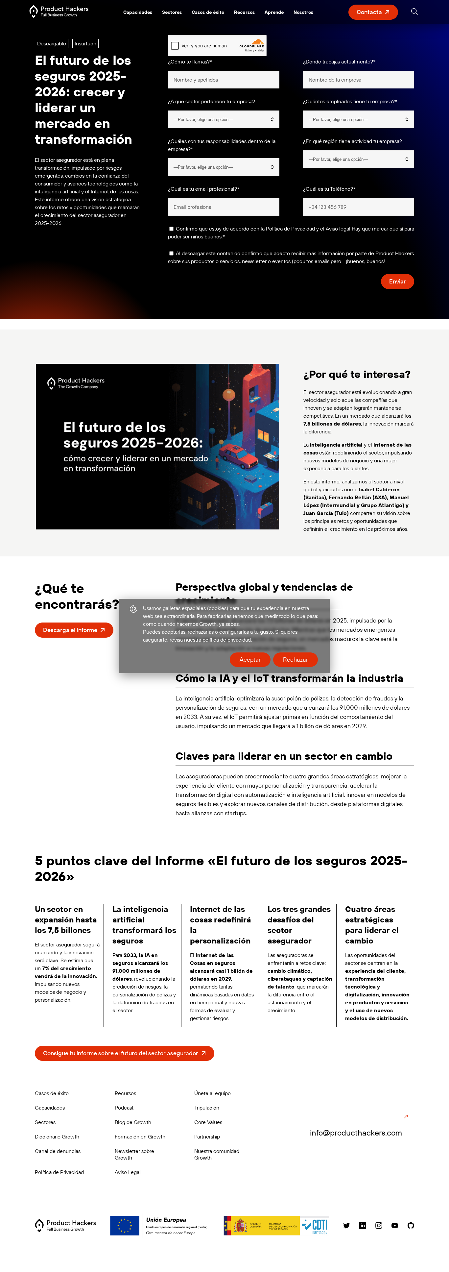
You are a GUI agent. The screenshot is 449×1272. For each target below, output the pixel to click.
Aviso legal (339, 228)
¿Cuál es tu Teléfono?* (329, 188)
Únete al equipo (212, 1093)
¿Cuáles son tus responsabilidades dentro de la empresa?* (221, 145)
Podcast (124, 1107)
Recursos (244, 12)
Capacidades (137, 12)
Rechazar (295, 659)
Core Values (208, 1122)
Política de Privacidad (291, 228)
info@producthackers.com (356, 1132)
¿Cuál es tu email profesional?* (203, 188)
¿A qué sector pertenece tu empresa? (211, 101)
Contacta (369, 12)
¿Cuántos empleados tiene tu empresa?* (350, 101)
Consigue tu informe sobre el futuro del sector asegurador (120, 1053)
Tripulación (206, 1107)
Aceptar (250, 659)
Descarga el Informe (70, 630)
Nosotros (303, 12)
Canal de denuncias (58, 1151)
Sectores (172, 12)
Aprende (274, 12)
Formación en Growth (140, 1136)
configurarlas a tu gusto (246, 631)
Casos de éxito (208, 12)
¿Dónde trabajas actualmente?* (339, 61)
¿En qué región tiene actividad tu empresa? (352, 141)
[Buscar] (414, 13)
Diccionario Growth (57, 1136)
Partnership (207, 1136)
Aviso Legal (128, 1172)
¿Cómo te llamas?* (190, 61)
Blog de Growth (133, 1122)
